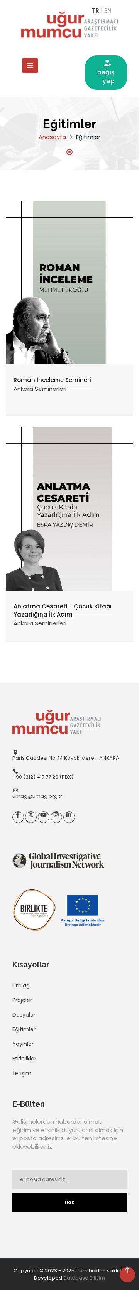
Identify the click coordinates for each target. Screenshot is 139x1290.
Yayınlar (23, 1044)
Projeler (22, 1000)
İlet (69, 1202)
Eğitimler (24, 1029)
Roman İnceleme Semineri (52, 380)
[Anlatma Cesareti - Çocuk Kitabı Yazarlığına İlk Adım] (69, 508)
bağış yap (106, 72)
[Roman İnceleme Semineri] (69, 282)
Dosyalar (24, 1015)
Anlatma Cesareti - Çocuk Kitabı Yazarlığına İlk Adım (63, 610)
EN (108, 10)
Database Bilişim (84, 1278)
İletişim (21, 1073)
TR (95, 10)
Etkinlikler (24, 1058)
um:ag (21, 985)
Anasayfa (52, 137)
